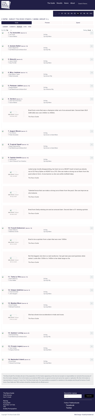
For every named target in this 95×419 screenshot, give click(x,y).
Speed (78, 22)
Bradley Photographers (10, 408)
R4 (71, 13)
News (66, 3)
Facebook (70, 405)
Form (29, 26)
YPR (4, 406)
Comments (12, 26)
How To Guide (7, 397)
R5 (75, 13)
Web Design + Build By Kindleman (84, 414)
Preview (47, 22)
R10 (91, 13)
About (72, 3)
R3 (68, 13)
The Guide (51, 3)
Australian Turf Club (9, 405)
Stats (25, 26)
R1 (62, 13)
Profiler (19, 26)
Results (59, 3)
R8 (84, 13)
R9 (87, 13)
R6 (78, 13)
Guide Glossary (7, 395)
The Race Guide (33, 117)
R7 (81, 13)
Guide (16, 22)
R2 (65, 13)
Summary (5, 26)
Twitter (69, 408)
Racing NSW (6, 403)
